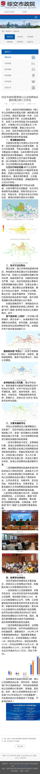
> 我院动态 (15, 31)
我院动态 (10, 37)
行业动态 (20, 37)
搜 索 (25, 12)
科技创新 (10, 42)
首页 (3, 31)
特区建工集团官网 (11, 7)
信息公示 (30, 42)
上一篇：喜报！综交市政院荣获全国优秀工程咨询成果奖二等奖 (20, 738)
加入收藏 (24, 7)
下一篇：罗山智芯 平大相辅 (10, 741)
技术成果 (30, 37)
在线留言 (34, 7)
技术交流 (20, 42)
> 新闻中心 (8, 31)
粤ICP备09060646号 (23, 766)
